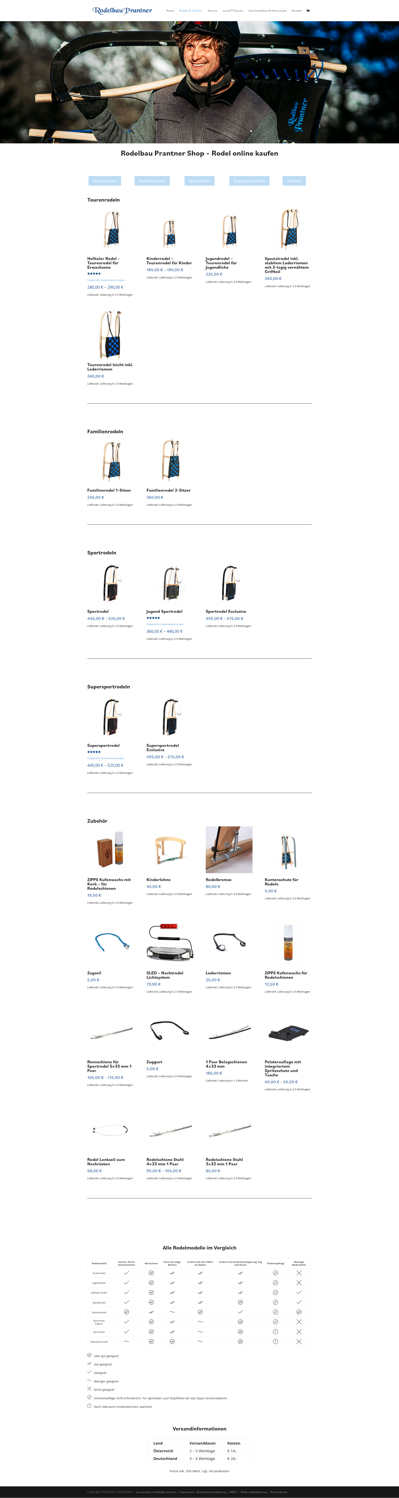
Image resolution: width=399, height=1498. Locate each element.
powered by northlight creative (156, 1492)
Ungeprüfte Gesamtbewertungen (105, 280)
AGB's (233, 1492)
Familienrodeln (152, 180)
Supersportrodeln (249, 180)
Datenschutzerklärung (211, 1492)
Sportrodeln (199, 180)
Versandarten (278, 1492)
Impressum (187, 1492)
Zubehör (294, 180)
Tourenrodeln (105, 180)
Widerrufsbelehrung (253, 1492)
